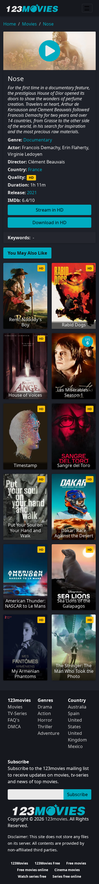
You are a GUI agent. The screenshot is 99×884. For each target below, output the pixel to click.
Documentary (37, 140)
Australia (77, 707)
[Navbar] (87, 8)
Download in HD (49, 222)
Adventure (48, 733)
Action (44, 713)
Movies (29, 24)
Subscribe (77, 794)
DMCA (14, 727)
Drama (45, 707)
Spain (73, 713)
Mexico (75, 746)
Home (9, 24)
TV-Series (17, 713)
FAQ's (14, 720)
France (35, 169)
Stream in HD (50, 210)
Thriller (45, 727)
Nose (48, 24)
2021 (32, 193)
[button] (49, 51)
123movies (56, 819)
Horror (45, 720)
